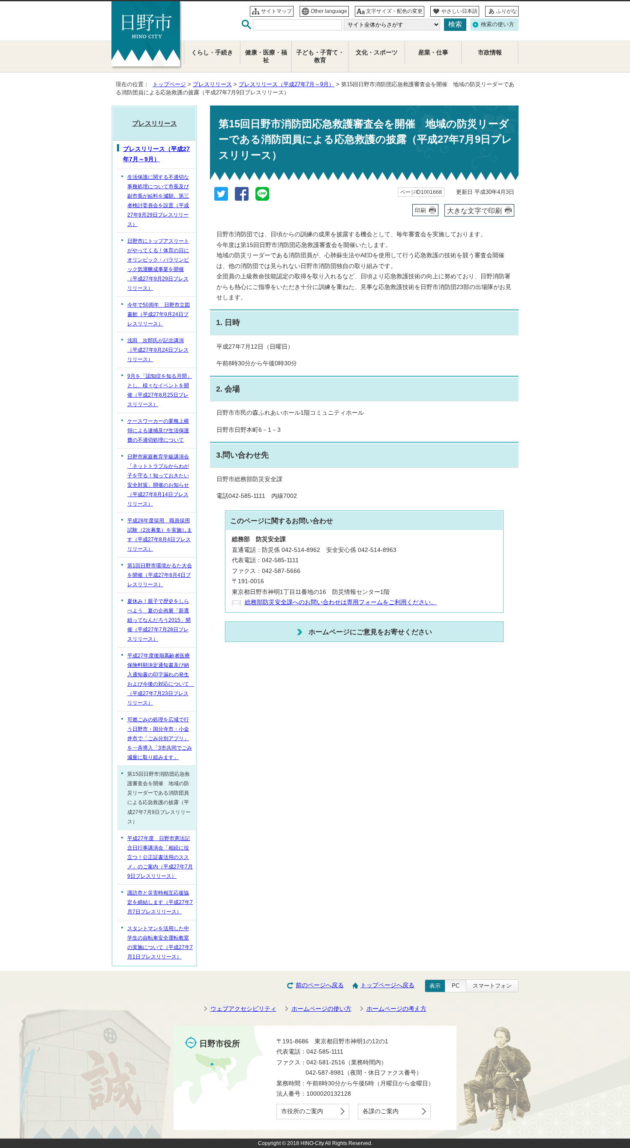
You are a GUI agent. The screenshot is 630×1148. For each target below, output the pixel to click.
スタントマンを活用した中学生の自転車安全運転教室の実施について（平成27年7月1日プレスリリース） (160, 942)
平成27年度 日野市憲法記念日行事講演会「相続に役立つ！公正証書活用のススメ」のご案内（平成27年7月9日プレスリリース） (160, 857)
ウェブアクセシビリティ (243, 1009)
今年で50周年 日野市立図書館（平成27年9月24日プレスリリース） (158, 314)
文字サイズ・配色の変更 (394, 11)
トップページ (169, 84)
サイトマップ (276, 11)
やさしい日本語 (459, 11)
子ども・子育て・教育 (320, 56)
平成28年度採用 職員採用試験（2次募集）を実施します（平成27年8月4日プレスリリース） (159, 535)
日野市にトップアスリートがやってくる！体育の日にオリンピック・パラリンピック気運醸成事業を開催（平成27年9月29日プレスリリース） (158, 264)
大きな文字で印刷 (474, 210)
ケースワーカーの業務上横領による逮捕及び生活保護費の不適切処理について (158, 430)
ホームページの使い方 (321, 1009)
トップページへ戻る (387, 985)
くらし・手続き (212, 52)
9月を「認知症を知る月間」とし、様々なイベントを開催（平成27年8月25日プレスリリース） (159, 390)
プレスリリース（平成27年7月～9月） (286, 84)
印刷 (420, 210)
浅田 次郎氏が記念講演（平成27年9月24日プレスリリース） (158, 349)
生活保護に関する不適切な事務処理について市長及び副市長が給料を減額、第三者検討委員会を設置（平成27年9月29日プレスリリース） (158, 200)
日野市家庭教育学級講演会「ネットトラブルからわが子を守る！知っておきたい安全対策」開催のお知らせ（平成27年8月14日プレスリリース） (158, 480)
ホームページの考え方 (396, 1009)
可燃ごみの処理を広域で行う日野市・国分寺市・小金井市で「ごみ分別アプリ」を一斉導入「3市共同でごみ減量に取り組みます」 (159, 738)
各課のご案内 (381, 1111)
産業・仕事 (433, 52)
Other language (329, 11)
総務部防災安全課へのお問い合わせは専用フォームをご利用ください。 (341, 602)
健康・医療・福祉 (266, 56)
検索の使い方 (497, 24)
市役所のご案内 (302, 1111)
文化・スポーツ (377, 52)
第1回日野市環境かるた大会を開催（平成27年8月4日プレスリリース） (159, 575)
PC (455, 985)
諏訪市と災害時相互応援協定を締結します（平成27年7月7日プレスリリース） (160, 902)
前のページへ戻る (320, 985)
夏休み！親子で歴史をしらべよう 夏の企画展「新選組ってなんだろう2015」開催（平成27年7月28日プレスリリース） (159, 620)
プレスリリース (212, 84)
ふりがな (506, 11)
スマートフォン (492, 985)
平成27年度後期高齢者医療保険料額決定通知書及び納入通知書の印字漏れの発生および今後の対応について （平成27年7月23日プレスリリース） (160, 679)
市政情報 (490, 52)
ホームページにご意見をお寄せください (370, 632)
